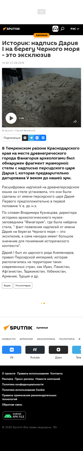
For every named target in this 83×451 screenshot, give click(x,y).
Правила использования (33, 373)
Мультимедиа (23, 285)
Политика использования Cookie (23, 390)
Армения (26, 339)
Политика (67, 339)
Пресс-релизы (24, 379)
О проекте (9, 373)
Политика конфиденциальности (23, 384)
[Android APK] (14, 415)
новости (9, 339)
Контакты (56, 373)
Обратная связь (12, 404)
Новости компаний (47, 379)
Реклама (7, 379)
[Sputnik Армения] (12, 30)
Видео (7, 285)
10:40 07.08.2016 (13, 63)
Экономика (46, 339)
